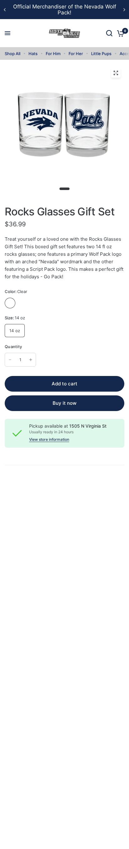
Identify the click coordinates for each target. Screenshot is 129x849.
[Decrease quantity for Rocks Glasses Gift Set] (10, 359)
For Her (76, 53)
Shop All (12, 53)
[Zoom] (116, 73)
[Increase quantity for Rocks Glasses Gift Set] (31, 359)
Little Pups (101, 53)
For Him (53, 53)
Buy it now (64, 403)
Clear (10, 303)
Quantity (13, 346)
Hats (33, 53)
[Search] (109, 33)
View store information (49, 439)
